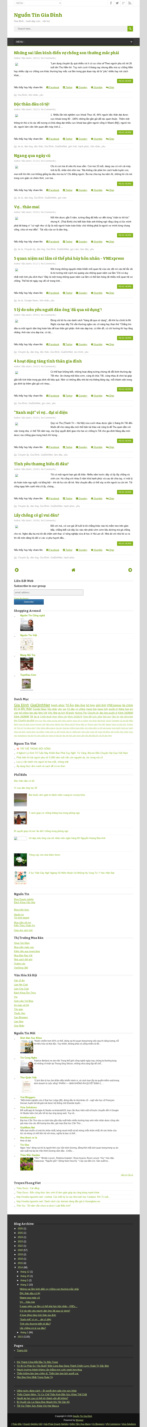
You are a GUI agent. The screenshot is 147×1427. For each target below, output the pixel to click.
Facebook (53, 87)
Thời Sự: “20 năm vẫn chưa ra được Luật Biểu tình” (43, 1205)
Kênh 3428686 (21, 716)
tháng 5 (24, 1280)
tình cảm (72, 736)
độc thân (38, 146)
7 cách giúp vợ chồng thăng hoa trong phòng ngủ (54, 813)
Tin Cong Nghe (28, 1057)
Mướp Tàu (59, 724)
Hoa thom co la (28, 1137)
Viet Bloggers (27, 1097)
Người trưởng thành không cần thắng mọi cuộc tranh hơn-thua (49, 1369)
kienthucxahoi (28, 1117)
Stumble (97, 87)
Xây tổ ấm (19, 980)
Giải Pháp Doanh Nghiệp (56, 1424)
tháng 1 (24, 1332)
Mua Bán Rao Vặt (23, 955)
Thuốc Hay (19, 1013)
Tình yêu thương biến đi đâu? (41, 464)
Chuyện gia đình (26, 720)
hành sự (124, 728)
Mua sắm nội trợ (22, 922)
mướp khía (31, 732)
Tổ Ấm (69, 705)
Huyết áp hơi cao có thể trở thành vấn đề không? (42, 1398)
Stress (108, 724)
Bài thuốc (101, 721)
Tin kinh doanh (21, 917)
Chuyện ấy (29, 249)
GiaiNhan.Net (27, 1127)
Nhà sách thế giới (23, 959)
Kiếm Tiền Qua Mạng (80, 1424)
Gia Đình (22, 95)
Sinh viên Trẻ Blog (23, 1001)
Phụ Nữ (101, 724)
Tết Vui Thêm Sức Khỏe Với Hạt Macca (38, 1406)
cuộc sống (97, 716)
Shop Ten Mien (22, 943)
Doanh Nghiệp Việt (32, 1424)
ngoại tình (102, 709)
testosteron (22, 736)
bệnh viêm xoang (48, 728)
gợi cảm (62, 197)
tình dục (107, 716)
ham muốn (116, 728)
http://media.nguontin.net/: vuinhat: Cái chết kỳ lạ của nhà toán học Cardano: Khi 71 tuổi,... (63, 1197)
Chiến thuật (46, 716)
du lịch (61, 713)
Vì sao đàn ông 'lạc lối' (25, 788)
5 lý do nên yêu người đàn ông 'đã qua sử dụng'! (58, 309)
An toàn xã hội (21, 1005)
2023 (20, 1241)
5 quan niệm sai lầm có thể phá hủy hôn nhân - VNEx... (48, 1306)
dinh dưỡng (67, 721)
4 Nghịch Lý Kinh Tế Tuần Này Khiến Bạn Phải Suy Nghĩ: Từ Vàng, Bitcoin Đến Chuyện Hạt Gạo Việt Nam (72, 753)
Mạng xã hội (70, 724)
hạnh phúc (83, 146)
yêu (41, 95)
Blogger (80, 1420)
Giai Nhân (19, 1025)
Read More (125, 81)
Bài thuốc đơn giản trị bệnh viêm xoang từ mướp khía (57, 795)
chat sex (65, 728)
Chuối (108, 721)
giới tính (72, 146)
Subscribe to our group (30, 586)
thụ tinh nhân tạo (41, 736)
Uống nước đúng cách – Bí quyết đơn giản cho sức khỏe (47, 1390)
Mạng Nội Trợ (27, 655)
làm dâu (84, 249)
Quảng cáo (19, 963)
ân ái (20, 146)
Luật (43, 724)
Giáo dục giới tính (23, 930)
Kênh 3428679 (75, 716)
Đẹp (110, 736)
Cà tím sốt (124, 721)
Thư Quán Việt (28, 1077)
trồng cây (62, 716)
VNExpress (114, 705)
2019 (20, 1254)
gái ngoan (107, 728)
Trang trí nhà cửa (118, 724)
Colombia (115, 721)
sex (64, 709)
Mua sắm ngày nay (24, 947)
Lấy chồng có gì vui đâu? (36, 515)
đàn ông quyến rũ (108, 713)
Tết (31, 716)
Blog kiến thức (21, 909)
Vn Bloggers (98, 1424)
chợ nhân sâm (91, 728)
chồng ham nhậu (77, 728)
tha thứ (31, 736)
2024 (20, 1237)
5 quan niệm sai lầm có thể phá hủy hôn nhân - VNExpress (69, 258)
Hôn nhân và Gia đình (52, 721)
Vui (15, 997)
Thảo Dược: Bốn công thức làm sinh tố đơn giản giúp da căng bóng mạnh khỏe (57, 1192)
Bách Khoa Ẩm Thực (25, 992)
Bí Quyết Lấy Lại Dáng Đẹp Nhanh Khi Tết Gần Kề (43, 1402)
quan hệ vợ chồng (80, 721)
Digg (111, 87)
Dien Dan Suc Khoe (31, 1038)
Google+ (82, 87)
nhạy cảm (85, 732)
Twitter (68, 87)
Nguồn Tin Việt (28, 635)
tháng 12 (24, 1271)
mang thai (91, 709)
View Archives (21, 598)
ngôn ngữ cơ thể (52, 732)
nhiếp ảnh (76, 732)
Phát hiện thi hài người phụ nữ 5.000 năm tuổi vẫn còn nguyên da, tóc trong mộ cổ (59, 757)
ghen (54, 716)
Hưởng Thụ (81, 713)
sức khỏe (93, 721)
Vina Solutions (28, 1107)
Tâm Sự (115, 716)
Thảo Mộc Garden (30, 1155)
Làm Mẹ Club (21, 984)
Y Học (37, 728)
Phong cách (93, 724)
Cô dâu (71, 709)
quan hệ (93, 732)
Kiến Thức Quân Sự (24, 925)
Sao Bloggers (21, 1017)
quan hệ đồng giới (106, 732)
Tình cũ (20, 728)
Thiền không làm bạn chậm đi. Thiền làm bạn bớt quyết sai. (48, 1373)
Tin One (24, 1145)
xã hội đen (103, 736)
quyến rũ (113, 709)
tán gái (65, 736)
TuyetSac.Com (28, 675)
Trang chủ (22, 1350)
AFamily (70, 713)
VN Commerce (113, 1424)
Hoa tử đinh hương (27, 724)
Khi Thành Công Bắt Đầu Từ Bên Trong (37, 1362)
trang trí (52, 736)
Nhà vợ (84, 724)
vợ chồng (80, 709)
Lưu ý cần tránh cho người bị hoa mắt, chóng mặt (42, 761)
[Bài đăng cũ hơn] (130, 570)
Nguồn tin (19, 914)
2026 (20, 1228)
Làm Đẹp (18, 1021)
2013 (20, 1336)
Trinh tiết (87, 716)
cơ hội (99, 728)
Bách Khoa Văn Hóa (24, 902)
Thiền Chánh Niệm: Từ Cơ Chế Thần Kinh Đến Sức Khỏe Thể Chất (52, 1394)
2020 (20, 1250)
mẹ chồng (40, 732)
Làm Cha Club (21, 988)
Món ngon (50, 724)
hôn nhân (33, 95)
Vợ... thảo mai (27, 207)
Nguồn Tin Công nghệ (32, 615)
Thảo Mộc (17, 1424)
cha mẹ (59, 728)
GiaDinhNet (61, 146)
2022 (20, 1245)
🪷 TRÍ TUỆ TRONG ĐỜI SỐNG (33, 748)
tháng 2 (24, 1284)
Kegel (38, 724)
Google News (31, 300)
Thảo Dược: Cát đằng (27, 1188)
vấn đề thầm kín (92, 736)
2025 (20, 1233)
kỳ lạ (17, 708)
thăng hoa (123, 709)
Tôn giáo (18, 1009)
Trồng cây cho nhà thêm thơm (44, 855)
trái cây (59, 736)
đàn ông (28, 146)
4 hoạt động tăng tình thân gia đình (48, 361)
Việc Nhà (52, 713)
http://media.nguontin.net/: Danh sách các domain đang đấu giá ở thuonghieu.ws (58, 1201)
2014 (20, 1267)
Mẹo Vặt (42, 713)
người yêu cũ (66, 732)
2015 (20, 1263)
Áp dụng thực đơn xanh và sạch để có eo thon (40, 766)
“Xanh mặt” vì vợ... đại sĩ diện (41, 412)
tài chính (78, 352)
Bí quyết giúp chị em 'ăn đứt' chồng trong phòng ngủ (41, 831)
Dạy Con (38, 721)
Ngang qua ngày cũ (32, 155)
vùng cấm (81, 736)
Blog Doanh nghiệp (24, 899)
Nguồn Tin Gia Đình (38, 15)
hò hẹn (90, 705)
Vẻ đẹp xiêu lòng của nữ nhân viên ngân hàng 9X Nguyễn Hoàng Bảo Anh (67, 838)
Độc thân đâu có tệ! (31, 104)
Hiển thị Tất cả (127, 1175)
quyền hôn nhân (121, 732)
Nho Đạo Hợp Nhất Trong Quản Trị (35, 1377)
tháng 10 (24, 1276)
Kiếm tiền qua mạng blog (27, 951)
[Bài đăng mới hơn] (17, 570)
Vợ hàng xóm (29, 728)
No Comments (48, 58)
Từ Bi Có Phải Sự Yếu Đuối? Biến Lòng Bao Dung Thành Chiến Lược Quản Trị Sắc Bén (63, 1366)
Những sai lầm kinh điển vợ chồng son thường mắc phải (66, 53)
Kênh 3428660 (125, 713)
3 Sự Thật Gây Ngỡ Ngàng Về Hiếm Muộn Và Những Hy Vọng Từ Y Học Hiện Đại (71, 873)
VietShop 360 (21, 967)
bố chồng (24, 713)
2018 (20, 1258)
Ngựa (78, 724)
